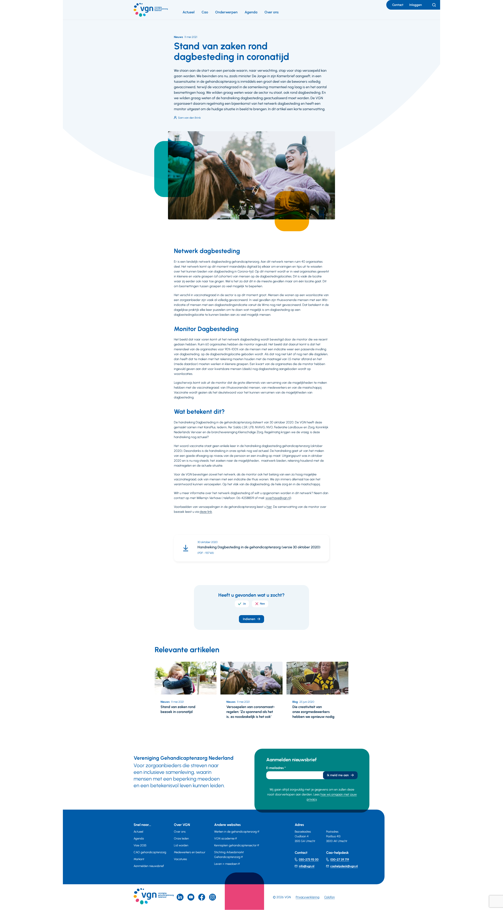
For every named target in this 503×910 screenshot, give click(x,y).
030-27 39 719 (339, 859)
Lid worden (181, 845)
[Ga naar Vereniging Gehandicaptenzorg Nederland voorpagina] (151, 10)
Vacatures (180, 859)
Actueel (189, 12)
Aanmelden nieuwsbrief (149, 866)
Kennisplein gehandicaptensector (235, 845)
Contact (397, 5)
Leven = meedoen (225, 864)
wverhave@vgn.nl (277, 498)
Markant (139, 859)
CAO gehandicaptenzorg (150, 852)
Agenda (251, 12)
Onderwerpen (226, 12)
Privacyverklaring (307, 897)
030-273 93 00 (309, 859)
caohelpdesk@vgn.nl (344, 866)
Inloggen (415, 5)
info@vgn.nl (306, 866)
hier (269, 507)
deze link (206, 512)
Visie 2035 (140, 845)
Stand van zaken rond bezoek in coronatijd (178, 709)
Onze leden (181, 838)
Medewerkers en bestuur (189, 852)
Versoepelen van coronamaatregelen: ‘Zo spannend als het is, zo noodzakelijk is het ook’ (250, 712)
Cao (205, 12)
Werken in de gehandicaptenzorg (235, 831)
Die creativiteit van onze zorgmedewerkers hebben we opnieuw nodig (313, 712)
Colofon (329, 897)
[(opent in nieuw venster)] (201, 897)
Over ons (271, 12)
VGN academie (224, 838)
